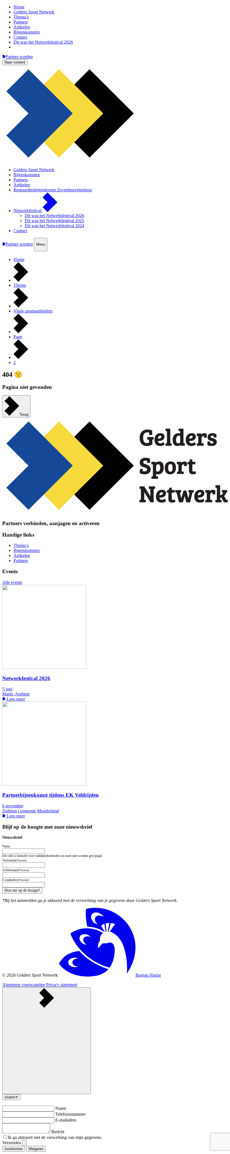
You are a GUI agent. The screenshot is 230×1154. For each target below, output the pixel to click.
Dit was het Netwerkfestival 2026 (43, 42)
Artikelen (21, 27)
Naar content (14, 62)
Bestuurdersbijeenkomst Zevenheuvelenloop (52, 189)
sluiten (11, 1097)
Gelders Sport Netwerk (33, 12)
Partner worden (19, 56)
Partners (20, 22)
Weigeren (35, 1149)
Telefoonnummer (70, 1114)
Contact (20, 37)
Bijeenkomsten (26, 32)
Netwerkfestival (28, 210)
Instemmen (13, 1149)
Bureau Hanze (148, 975)
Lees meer (15, 699)
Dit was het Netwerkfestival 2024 (54, 225)
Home (18, 6)
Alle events (12, 582)
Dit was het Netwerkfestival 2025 (54, 220)
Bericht (57, 1131)
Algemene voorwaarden (23, 984)
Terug (23, 414)
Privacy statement (61, 984)
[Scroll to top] (46, 1040)
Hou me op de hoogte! (22, 890)
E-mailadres (65, 1120)
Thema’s (21, 17)
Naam (60, 1108)
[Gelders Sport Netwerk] (115, 160)
